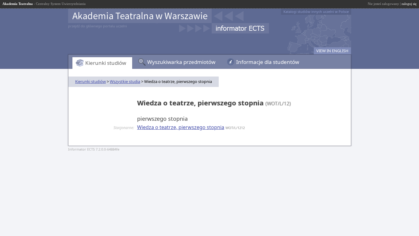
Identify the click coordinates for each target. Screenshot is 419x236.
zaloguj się (409, 4)
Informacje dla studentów (267, 61)
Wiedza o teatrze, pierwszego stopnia (180, 127)
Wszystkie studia (125, 81)
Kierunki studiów (105, 62)
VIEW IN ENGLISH (332, 50)
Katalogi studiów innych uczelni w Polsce (316, 11)
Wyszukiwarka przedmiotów (181, 61)
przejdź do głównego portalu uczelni (97, 26)
